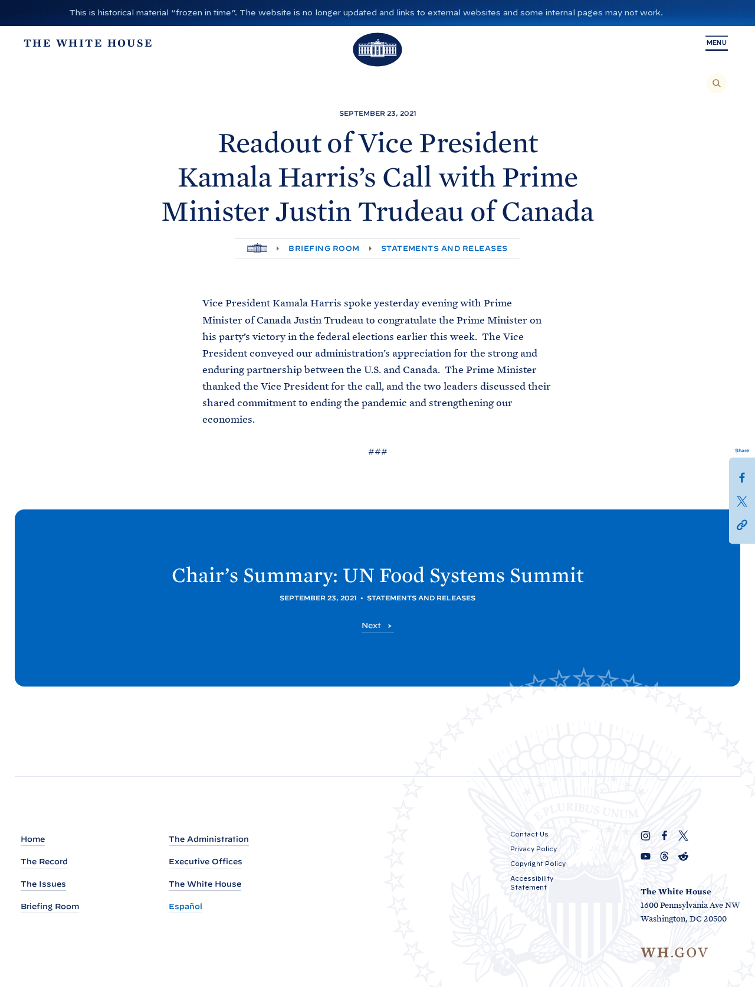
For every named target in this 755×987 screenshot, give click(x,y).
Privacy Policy (533, 848)
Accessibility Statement (531, 883)
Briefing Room (323, 248)
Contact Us (529, 834)
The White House (205, 884)
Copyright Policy (538, 863)
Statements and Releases (444, 248)
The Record (44, 861)
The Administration (209, 839)
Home (33, 839)
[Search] (717, 83)
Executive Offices (205, 861)
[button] (742, 524)
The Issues (43, 884)
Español (185, 906)
